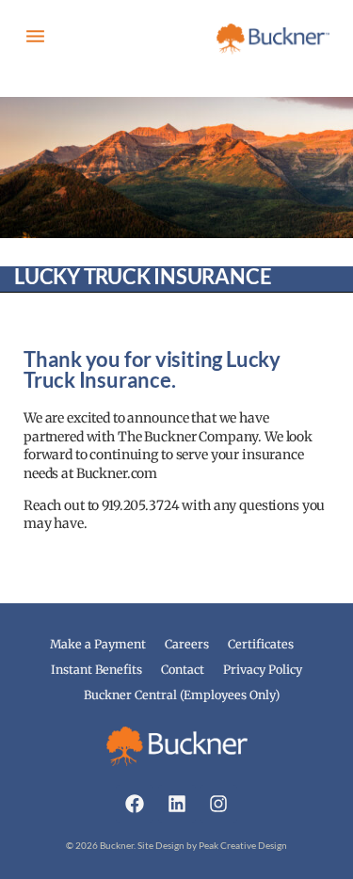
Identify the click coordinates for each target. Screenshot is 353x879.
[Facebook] (134, 804)
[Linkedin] (177, 804)
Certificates (261, 644)
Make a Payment (98, 644)
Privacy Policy (262, 670)
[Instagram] (218, 804)
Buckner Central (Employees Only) (182, 695)
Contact (182, 670)
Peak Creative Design (243, 845)
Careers (187, 644)
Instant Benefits (96, 670)
